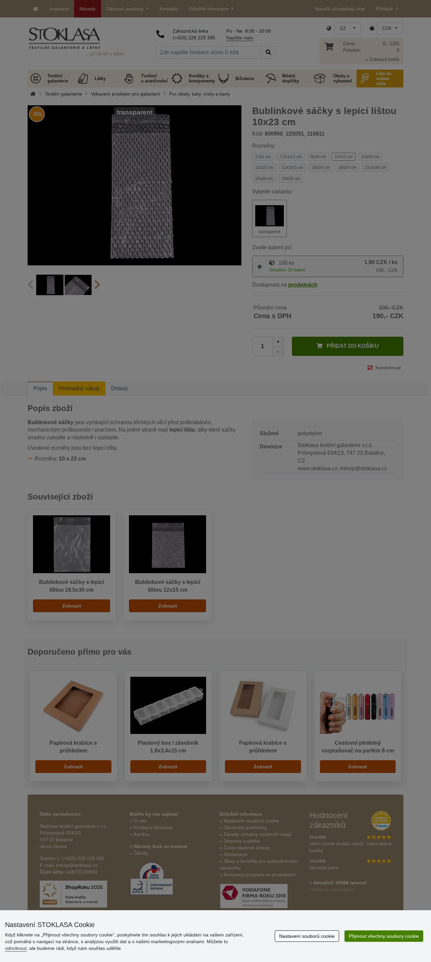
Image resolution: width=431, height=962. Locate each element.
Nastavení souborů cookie (307, 936)
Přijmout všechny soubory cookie (384, 936)
